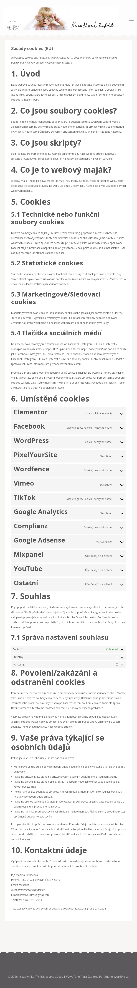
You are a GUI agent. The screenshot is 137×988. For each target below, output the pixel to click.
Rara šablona (90, 977)
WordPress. (121, 977)
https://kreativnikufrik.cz (50, 84)
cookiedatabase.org (74, 908)
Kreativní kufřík (28, 977)
